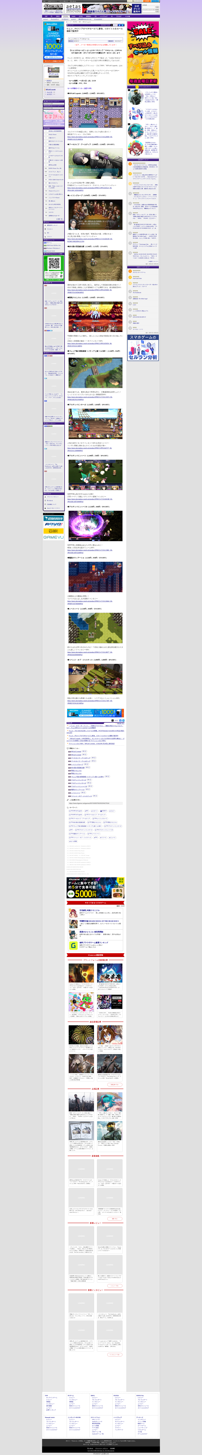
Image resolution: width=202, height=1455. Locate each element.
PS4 (96, 837)
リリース (103, 837)
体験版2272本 (58, 12)
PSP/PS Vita (140, 1395)
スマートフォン (95, 1417)
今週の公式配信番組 (54, 144)
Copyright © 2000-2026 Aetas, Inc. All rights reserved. (101, 1450)
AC (112, 16)
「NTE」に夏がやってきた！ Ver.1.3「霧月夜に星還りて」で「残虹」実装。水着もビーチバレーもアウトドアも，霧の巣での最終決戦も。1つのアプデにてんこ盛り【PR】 (109, 1115)
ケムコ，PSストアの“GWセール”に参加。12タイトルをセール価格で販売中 (93, 736)
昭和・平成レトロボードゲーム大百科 (56, 187)
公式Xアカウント (52, 1)
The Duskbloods (137, 292)
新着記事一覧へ (115, 1084)
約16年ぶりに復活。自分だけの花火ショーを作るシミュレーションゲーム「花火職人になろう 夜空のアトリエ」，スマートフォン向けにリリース (81, 1048)
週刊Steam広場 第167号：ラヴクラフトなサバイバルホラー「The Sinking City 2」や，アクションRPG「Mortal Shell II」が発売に (109, 1076)
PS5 (71, 830)
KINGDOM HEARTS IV (139, 317)
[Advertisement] (95, 1376)
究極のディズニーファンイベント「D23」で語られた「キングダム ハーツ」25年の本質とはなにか (53, 443)
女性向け (88, 16)
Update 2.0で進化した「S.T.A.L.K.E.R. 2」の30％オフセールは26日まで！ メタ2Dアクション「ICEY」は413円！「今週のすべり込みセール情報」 (81, 986)
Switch (73, 16)
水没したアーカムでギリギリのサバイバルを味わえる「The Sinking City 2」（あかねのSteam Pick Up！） (81, 1210)
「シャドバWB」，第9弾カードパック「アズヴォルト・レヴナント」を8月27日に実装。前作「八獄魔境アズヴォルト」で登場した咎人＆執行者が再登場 (81, 1077)
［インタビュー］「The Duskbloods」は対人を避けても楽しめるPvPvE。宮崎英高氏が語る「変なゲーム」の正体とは (53, 466)
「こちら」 (110, 1442)
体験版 (48, 1401)
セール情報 (73, 841)
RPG (87, 811)
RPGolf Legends (53, 74)
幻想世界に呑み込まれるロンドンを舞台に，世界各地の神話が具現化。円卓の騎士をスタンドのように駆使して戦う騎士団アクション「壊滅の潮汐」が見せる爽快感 (81, 1278)
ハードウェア (104, 16)
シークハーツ (75, 793)
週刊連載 (49, 1406)
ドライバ (49, 236)
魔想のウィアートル (77, 789)
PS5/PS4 (65, 16)
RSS (44, 1)
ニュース (49, 92)
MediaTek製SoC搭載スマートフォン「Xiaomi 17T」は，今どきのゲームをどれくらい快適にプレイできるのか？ (109, 1248)
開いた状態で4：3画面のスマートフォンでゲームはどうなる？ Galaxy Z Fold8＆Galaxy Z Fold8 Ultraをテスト (109, 1277)
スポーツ (95, 811)
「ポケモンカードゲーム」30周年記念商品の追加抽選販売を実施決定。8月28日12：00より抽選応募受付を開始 (145, 167)
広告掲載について (51, 504)
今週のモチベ (52, 137)
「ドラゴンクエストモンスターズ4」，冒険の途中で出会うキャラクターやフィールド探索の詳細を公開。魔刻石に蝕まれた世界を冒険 (145, 187)
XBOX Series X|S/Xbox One (54, 245)
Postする (115, 25)
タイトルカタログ (74, 1408)
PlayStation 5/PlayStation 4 (53, 248)
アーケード (139, 1417)
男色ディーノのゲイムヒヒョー (56, 152)
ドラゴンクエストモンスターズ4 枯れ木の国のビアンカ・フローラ (145, 285)
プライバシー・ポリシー (101, 1448)
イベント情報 (142, 1421)
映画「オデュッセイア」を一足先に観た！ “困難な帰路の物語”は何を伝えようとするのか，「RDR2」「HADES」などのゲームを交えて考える (53, 303)
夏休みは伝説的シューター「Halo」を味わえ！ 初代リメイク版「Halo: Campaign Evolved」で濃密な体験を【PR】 (109, 1143)
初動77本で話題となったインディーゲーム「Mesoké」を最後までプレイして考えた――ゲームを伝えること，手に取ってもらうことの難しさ (54, 418)
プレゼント (50, 229)
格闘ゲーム (141, 1423)
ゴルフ (112, 811)
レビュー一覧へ (115, 1285)
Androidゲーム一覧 (98, 1434)
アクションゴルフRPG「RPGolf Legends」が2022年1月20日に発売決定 (92, 743)
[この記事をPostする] (112, 25)
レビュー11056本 (49, 12)
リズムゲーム (142, 1430)
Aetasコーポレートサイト (53, 508)
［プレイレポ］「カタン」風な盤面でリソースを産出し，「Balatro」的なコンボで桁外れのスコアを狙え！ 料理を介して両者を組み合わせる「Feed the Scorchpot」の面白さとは (81, 1249)
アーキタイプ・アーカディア (80, 758)
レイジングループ (77, 764)
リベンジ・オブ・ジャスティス (81, 796)
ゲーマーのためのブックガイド (56, 175)
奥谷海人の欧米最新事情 (55, 131)
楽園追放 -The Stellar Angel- (140, 298)
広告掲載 (112, 1448)
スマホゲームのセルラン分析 (56, 156)
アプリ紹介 (95, 1427)
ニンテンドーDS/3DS (74, 1417)
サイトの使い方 (64, 1)
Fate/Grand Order (137, 278)
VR (95, 16)
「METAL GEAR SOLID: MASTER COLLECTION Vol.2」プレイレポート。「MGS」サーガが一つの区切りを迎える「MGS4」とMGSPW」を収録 (145, 256)
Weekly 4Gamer (52, 134)
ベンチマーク (119, 1430)
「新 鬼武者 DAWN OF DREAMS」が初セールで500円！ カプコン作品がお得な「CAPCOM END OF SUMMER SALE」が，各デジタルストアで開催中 (109, 986)
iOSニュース (96, 1419)
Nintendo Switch (51, 251)
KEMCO (49, 80)
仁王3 (134, 305)
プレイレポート (55, 19)
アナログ (118, 16)
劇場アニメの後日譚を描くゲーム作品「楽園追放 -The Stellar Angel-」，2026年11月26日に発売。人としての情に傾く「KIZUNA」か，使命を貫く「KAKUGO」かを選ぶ (145, 236)
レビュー (45, 19)
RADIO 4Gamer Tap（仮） (55, 168)
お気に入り (139, 1)
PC (51, 16)
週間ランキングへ (154, 261)
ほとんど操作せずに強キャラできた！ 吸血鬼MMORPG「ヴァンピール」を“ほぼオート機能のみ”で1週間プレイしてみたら (54, 373)
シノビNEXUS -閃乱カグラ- (140, 311)
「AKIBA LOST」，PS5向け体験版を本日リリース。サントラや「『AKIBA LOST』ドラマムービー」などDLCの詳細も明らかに (109, 1014)
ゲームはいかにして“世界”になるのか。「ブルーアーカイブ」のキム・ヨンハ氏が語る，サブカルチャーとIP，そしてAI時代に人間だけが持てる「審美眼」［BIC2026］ (109, 1343)
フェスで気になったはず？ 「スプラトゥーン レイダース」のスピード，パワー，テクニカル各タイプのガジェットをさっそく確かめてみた (54, 395)
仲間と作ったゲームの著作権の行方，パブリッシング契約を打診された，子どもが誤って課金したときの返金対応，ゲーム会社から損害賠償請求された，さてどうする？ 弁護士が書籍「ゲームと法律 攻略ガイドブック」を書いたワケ (54, 488)
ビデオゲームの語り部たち (56, 194)
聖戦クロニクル (76, 770)
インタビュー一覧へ (115, 1354)
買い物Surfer (52, 201)
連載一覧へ (60, 219)
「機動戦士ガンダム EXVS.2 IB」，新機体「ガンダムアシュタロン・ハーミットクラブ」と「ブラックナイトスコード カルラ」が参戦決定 (145, 196)
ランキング (155, 1)
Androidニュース (97, 1421)
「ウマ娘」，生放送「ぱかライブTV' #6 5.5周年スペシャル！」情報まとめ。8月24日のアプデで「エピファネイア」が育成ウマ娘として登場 (109, 1048)
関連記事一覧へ (120, 723)
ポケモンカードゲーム (139, 272)
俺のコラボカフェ (53, 183)
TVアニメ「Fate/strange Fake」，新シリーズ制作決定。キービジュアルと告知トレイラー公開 (145, 246)
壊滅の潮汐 (136, 323)
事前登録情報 (96, 1423)
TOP (46, 16)
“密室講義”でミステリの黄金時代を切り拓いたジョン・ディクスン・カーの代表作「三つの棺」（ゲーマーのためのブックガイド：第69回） (109, 1211)
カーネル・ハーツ (138, 329)
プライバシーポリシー (53, 496)
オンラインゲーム (51, 1397)
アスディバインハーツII (79, 786)
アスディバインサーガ (78, 780)
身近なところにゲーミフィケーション (56, 208)
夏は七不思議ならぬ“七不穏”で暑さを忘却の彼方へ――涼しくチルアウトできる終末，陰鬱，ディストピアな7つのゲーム (53, 348)
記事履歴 (147, 1)
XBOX (58, 16)
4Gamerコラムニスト (54, 190)
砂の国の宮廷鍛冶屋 (77, 767)
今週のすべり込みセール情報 (56, 161)
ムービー (73, 19)
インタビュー (65, 19)
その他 (140, 1432)
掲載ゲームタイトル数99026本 (53, 11)
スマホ (81, 16)
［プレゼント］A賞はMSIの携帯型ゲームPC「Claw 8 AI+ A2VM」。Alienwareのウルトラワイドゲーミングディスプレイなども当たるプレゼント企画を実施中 (145, 177)
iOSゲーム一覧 (96, 1432)
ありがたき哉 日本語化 (55, 204)
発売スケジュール (74, 1406)
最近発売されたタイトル (85, 19)
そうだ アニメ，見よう (55, 171)
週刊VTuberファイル (54, 148)
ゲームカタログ (98, 19)
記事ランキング (51, 1410)
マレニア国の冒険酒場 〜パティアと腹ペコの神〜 (87, 777)
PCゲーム (49, 242)
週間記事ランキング (52, 225)
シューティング (142, 1427)
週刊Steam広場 (52, 165)
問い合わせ (73, 1)
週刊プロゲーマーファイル (56, 141)
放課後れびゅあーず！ (54, 215)
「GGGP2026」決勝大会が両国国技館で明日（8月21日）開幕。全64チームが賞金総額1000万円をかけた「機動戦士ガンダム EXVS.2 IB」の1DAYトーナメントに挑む (145, 206)
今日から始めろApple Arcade (56, 179)
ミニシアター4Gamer (54, 197)
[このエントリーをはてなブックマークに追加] (123, 26)
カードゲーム (142, 1425)
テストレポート (120, 1421)
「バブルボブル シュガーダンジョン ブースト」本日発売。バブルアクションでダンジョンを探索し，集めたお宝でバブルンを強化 (81, 1014)
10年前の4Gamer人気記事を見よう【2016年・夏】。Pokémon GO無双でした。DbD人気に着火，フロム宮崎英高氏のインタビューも (54, 325)
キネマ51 (51, 212)
